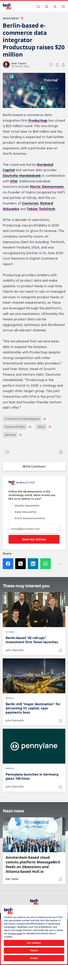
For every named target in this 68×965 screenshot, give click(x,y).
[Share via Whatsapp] (46, 563)
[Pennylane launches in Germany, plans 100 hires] (34, 746)
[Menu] (63, 7)
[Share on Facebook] (9, 563)
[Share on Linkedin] (34, 563)
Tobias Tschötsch (41, 209)
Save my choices (34, 539)
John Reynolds (15, 650)
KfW (13, 181)
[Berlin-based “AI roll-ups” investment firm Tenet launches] (34, 609)
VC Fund (9, 632)
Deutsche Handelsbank (22, 176)
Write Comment (34, 466)
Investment (11, 18)
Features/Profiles (15, 426)
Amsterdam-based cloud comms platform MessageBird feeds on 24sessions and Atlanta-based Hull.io (33, 864)
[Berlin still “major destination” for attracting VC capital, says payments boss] (34, 675)
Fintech (9, 698)
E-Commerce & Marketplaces (22, 418)
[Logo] (9, 6)
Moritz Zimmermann (47, 187)
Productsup (37, 120)
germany (10, 434)
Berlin (41, 426)
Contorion (30, 203)
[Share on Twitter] (21, 563)
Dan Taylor (12, 879)
